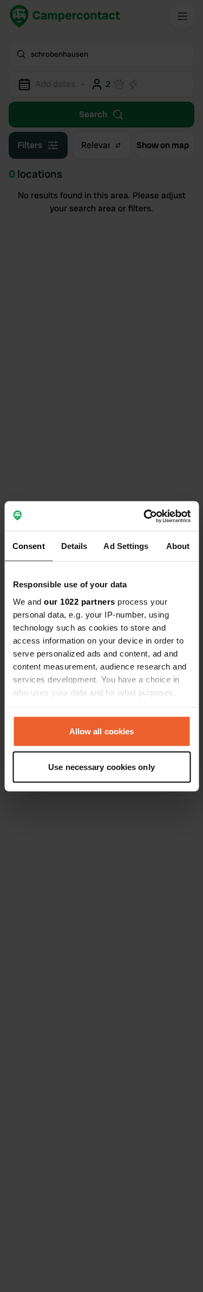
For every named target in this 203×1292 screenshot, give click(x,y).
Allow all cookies (101, 731)
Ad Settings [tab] (125, 546)
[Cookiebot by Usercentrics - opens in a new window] (145, 516)
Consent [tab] (28, 546)
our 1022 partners (79, 601)
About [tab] (178, 546)
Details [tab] (74, 546)
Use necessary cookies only (101, 766)
